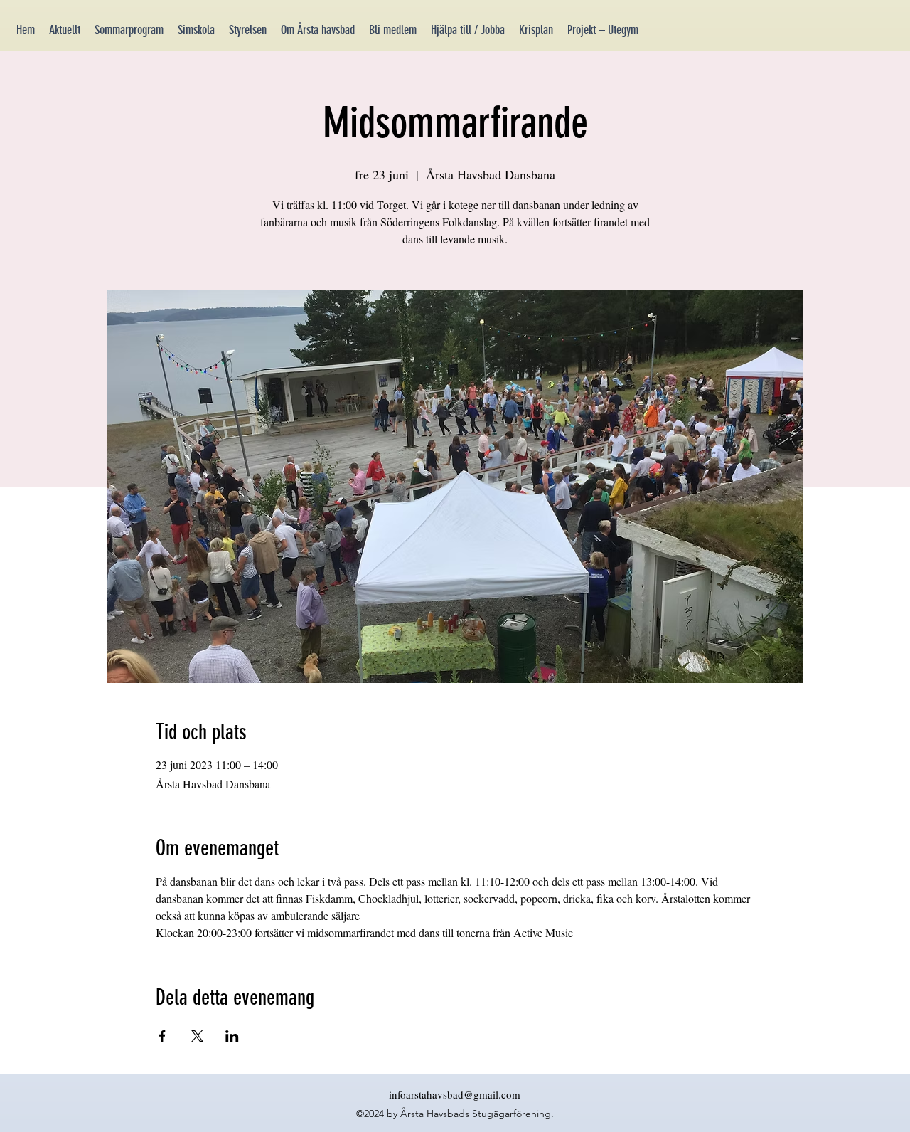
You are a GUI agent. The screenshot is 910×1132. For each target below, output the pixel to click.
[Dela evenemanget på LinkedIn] (232, 1036)
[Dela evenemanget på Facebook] (162, 1036)
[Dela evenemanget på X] (197, 1036)
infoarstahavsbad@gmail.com (454, 1094)
